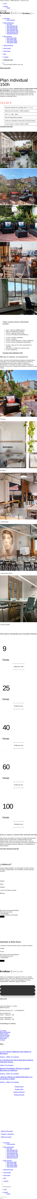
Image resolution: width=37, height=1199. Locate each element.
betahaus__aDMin (5, 1056)
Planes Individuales (5, 1032)
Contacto (2, 1040)
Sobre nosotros (11, 1144)
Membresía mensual (12, 1157)
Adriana (2, 1065)
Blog (4, 1178)
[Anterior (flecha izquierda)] (0, 1198)
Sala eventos (3, 1038)
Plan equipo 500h (11, 1163)
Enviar (2, 916)
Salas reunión (7, 1172)
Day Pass (9, 1148)
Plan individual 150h (12, 1156)
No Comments (15, 1056)
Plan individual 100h (12, 1154)
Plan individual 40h (12, 1151)
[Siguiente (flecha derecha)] (2, 1198)
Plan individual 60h (12, 1153)
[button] (6, 126)
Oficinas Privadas (5, 1035)
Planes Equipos (4, 1033)
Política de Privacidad (12, 915)
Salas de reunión (4, 1036)
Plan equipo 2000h (12, 1166)
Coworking (3, 1030)
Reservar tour (7, 1186)
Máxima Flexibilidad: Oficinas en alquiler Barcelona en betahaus (15, 1069)
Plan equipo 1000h (12, 1165)
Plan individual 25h (12, 1150)
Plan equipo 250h (11, 1162)
